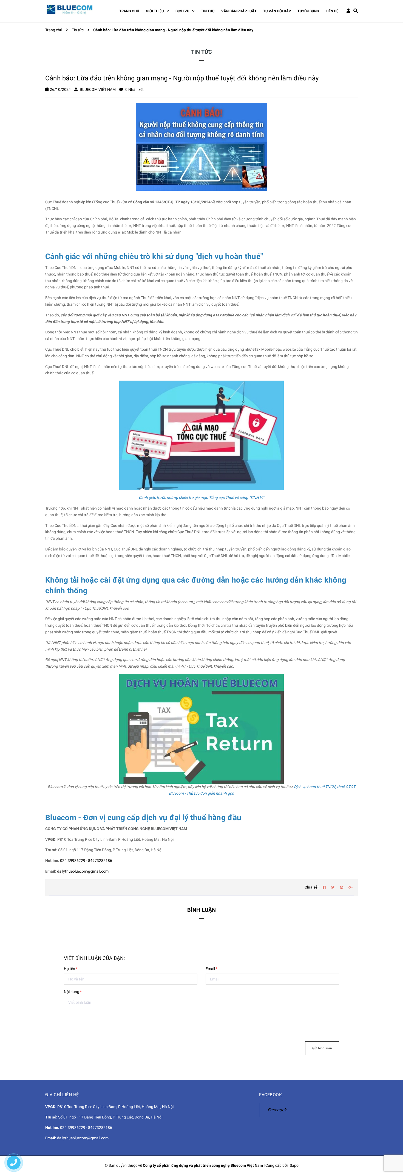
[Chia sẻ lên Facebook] (324, 887)
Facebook (277, 1109)
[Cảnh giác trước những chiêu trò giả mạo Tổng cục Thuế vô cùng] (201, 435)
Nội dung (73, 992)
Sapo (294, 1165)
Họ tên (71, 968)
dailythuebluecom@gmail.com (83, 871)
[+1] (350, 887)
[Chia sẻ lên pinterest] (341, 887)
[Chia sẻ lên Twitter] (333, 887)
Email (211, 968)
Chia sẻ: (312, 887)
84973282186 (100, 860)
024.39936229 (72, 860)
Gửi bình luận (322, 1048)
